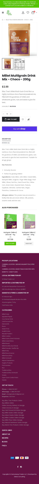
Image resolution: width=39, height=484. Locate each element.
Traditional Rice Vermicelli (10, 373)
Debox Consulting (19, 477)
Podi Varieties (6, 365)
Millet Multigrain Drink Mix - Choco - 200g (19, 77)
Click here (12, 396)
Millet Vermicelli (6, 358)
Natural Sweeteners (8, 360)
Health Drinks (6, 331)
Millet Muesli (6, 343)
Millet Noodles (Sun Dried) (10, 346)
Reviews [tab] (5, 143)
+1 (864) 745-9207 (12, 389)
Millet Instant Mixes (8, 341)
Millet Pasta (5, 314)
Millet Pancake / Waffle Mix (10, 348)
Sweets (4, 380)
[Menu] (3, 12)
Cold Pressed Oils (7, 321)
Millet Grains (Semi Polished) (10, 338)
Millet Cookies (6, 336)
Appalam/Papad (7, 316)
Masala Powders (7, 334)
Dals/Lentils (5, 324)
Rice (3, 368)
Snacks (4, 375)
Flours (4, 326)
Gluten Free (5, 329)
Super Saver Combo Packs (10, 377)
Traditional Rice (6, 370)
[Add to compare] (28, 119)
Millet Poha (5, 351)
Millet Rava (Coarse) (8, 353)
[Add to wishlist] (22, 119)
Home (3, 20)
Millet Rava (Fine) (7, 355)
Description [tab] (6, 139)
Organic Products (7, 363)
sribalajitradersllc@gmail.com (15, 394)
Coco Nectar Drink (7, 319)
